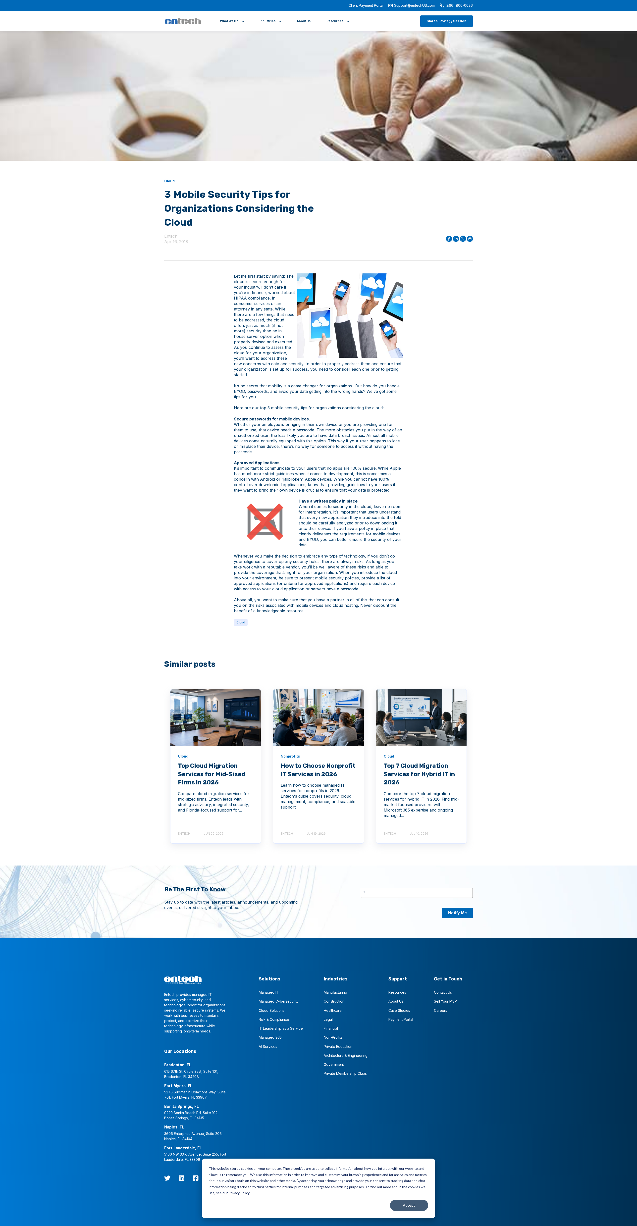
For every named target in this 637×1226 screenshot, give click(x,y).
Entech (170, 236)
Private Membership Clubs (345, 1073)
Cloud (240, 622)
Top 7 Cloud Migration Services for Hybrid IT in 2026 (419, 774)
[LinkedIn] (181, 1178)
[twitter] (167, 1178)
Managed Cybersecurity (279, 1001)
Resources (397, 992)
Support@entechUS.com (414, 5)
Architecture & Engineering (346, 1055)
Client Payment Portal (366, 5)
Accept (409, 1205)
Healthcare (333, 1010)
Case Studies (399, 1010)
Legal (328, 1019)
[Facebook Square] (196, 1178)
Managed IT (269, 992)
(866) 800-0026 (459, 5)
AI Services (268, 1046)
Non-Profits (333, 1037)
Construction (334, 1001)
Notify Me (457, 913)
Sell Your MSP (445, 1001)
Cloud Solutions (271, 1010)
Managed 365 (270, 1037)
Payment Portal (400, 1019)
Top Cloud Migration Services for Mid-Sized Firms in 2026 (211, 774)
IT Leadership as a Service (281, 1028)
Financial (331, 1028)
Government (334, 1064)
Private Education (338, 1046)
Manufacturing (335, 992)
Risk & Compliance (274, 1019)
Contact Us (443, 992)
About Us (395, 1001)
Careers (440, 1010)
